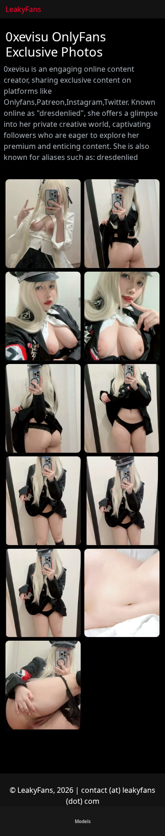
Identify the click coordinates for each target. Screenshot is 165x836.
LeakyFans (23, 9)
